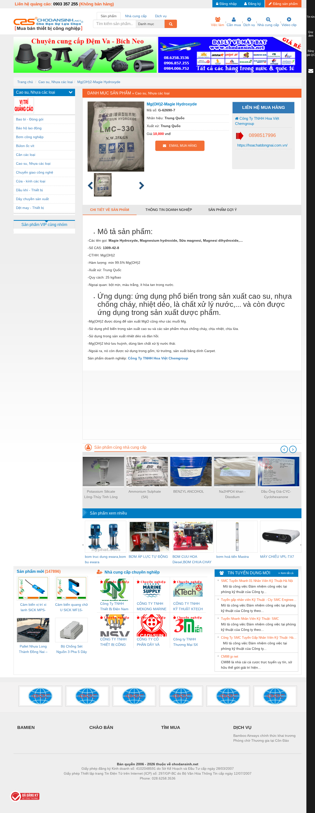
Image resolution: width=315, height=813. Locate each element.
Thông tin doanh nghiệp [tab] (168, 210)
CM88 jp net (229, 656)
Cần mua (234, 25)
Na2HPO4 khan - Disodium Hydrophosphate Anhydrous (232, 494)
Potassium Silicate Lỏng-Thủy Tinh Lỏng (101, 494)
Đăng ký (254, 4)
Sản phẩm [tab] (109, 16)
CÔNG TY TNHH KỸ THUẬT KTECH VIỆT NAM (188, 607)
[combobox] (163, 23)
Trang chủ (25, 82)
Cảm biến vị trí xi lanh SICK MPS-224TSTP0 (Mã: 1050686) (33, 608)
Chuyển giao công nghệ (34, 172)
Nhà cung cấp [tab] (136, 16)
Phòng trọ (125, 786)
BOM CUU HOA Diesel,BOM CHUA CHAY (192, 559)
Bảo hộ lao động (29, 128)
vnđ (168, 134)
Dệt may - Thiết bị (30, 208)
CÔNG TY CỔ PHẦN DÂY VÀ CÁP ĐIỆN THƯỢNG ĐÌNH (149, 642)
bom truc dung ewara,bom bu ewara (105, 559)
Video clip (289, 25)
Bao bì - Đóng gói (29, 119)
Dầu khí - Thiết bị (29, 190)
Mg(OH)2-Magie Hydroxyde (98, 82)
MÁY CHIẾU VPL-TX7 (277, 557)
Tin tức (311, 16)
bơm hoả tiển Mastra (232, 557)
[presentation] (284, 449)
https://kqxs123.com (181, 786)
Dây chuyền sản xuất (32, 199)
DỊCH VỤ (242, 727)
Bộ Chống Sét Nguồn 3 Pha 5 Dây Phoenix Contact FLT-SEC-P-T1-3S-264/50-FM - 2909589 (71, 649)
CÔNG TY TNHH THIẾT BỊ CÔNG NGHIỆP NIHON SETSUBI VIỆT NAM (113, 642)
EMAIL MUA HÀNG (181, 146)
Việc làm (217, 25)
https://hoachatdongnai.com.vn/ (261, 145)
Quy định (310, 33)
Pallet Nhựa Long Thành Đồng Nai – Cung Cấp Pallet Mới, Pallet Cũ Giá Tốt (33, 649)
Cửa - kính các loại (30, 181)
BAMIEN (26, 727)
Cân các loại (25, 155)
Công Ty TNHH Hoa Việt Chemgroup (257, 121)
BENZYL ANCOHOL (188, 491)
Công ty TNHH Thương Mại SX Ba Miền (185, 642)
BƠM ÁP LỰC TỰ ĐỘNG (148, 557)
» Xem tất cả (285, 573)
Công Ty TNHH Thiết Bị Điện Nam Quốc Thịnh (114, 607)
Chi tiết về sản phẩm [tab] (109, 210)
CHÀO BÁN (101, 727)
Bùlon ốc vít (25, 146)
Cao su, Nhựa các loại (55, 82)
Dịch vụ (249, 25)
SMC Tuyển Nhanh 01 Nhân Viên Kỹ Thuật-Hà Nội (257, 581)
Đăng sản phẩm (285, 4)
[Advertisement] (192, 404)
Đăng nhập (228, 4)
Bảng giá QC (311, 52)
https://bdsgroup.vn (151, 786)
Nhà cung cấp (268, 25)
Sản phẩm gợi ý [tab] (222, 210)
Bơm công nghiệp (30, 137)
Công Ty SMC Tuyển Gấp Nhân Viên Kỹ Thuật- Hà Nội (259, 637)
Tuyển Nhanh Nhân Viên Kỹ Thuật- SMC (250, 619)
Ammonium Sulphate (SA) (144, 494)
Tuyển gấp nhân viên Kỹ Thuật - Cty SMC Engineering (259, 600)
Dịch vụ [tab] (161, 16)
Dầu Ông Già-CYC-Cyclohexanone (276, 494)
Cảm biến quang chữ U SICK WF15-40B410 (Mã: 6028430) (71, 608)
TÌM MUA (170, 727)
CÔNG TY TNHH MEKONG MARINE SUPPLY (151, 607)
